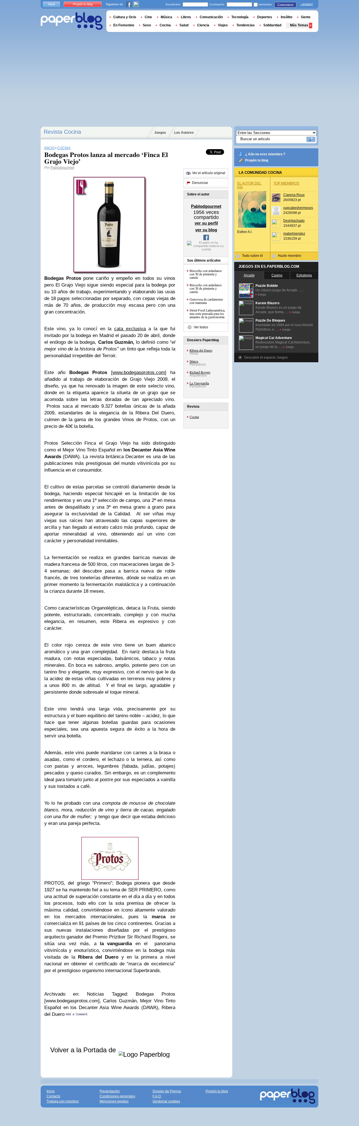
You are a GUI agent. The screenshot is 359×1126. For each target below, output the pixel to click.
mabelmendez (294, 234)
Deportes (264, 17)
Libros (186, 17)
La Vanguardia (199, 383)
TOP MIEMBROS (286, 183)
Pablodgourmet (62, 168)
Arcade (249, 275)
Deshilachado (294, 221)
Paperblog (72, 21)
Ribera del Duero (201, 350)
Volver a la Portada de (84, 1050)
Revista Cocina (62, 132)
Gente (305, 17)
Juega (261, 294)
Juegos (160, 133)
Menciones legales (114, 1101)
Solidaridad (272, 25)
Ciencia (203, 25)
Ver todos (201, 327)
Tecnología (239, 17)
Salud (184, 25)
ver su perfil (206, 223)
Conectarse (285, 4)
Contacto (53, 1096)
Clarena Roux (294, 195)
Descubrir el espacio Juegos (266, 357)
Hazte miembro (289, 256)
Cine (148, 17)
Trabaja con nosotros (63, 1101)
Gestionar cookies (166, 1101)
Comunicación (211, 17)
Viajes (223, 25)
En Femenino (123, 25)
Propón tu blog (256, 160)
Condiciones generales (117, 1096)
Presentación (110, 1091)
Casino (276, 275)
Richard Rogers (200, 372)
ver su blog (206, 229)
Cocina (194, 416)
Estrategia (304, 275)
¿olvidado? (306, 4)
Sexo (147, 25)
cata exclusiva (130, 328)
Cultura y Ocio (124, 17)
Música (166, 17)
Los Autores (184, 133)
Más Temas (299, 25)
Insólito (286, 17)
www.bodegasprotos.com (138, 372)
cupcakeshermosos (298, 208)
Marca (194, 361)
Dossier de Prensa (167, 1091)
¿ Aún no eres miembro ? (265, 154)
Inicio (51, 4)
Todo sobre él (252, 256)
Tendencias (245, 25)
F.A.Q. (157, 1096)
